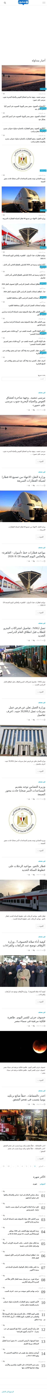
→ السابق (42, 1166)
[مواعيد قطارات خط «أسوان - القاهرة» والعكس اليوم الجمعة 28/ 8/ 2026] (23, 237)
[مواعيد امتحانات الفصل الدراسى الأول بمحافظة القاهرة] (23, 298)
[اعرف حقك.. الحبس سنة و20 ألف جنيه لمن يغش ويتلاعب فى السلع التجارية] (23, 352)
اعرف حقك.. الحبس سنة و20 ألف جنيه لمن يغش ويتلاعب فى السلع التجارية (24, 362)
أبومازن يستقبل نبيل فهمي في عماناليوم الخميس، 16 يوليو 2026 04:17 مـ (24, 1354)
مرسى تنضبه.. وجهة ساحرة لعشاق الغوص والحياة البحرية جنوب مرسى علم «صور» (24, 98)
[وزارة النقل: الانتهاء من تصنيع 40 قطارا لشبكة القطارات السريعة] (23, 200)
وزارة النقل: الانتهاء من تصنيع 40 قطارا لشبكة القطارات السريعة (24, 218)
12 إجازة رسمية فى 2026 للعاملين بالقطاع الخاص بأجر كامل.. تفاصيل (24, 276)
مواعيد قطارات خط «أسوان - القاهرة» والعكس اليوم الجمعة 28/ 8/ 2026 (24, 257)
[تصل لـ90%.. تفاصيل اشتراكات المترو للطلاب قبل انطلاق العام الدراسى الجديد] (23, 661)
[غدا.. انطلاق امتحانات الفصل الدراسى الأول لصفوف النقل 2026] (23, 284)
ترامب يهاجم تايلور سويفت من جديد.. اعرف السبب (25, 1291)
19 (3, 1166)
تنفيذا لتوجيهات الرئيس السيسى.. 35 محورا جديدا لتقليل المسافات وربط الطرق (23, 1342)
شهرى (35, 1184)
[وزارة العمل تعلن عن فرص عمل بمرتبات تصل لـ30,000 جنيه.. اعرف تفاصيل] (23, 740)
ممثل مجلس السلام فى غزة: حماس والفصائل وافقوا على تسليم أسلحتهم (24, 1196)
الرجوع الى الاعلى (8, 1392)
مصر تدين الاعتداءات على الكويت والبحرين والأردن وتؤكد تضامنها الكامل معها (25, 1366)
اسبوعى (42, 1184)
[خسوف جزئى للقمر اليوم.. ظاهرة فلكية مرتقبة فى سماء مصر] (23, 1046)
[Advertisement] (23, 30)
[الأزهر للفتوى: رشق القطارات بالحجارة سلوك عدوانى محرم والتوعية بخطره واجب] (23, 130)
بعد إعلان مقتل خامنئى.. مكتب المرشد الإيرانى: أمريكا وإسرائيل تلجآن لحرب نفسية (24, 1244)
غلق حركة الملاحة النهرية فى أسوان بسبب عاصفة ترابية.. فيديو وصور (25, 1208)
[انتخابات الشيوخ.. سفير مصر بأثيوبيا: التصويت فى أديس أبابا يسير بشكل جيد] (23, 108)
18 (8, 1166)
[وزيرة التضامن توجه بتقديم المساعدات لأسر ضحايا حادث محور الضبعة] (23, 160)
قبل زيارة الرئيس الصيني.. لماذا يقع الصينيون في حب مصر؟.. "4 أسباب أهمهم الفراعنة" (24, 1330)
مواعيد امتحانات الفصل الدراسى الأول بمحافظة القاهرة (27, 305)
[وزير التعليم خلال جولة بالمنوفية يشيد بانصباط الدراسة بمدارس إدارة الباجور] (23, 313)
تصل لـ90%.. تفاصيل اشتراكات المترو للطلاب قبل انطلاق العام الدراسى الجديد (24, 632)
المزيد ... (40, 461)
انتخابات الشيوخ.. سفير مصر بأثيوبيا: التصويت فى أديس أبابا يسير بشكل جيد (23, 118)
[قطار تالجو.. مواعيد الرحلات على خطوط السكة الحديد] (23, 895)
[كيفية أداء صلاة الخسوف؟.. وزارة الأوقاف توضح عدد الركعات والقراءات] (23, 971)
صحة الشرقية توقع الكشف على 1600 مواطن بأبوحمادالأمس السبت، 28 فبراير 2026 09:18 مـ (26, 1232)
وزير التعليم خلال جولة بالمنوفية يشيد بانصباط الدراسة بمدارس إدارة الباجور (24, 323)
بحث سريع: (41, 375)
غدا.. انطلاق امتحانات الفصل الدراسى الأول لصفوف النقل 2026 (24, 292)
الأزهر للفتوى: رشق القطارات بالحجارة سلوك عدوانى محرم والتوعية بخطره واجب (25, 140)
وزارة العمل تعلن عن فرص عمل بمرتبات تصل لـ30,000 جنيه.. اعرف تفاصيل (25, 711)
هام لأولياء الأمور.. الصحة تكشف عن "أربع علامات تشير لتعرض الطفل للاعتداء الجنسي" (24, 343)
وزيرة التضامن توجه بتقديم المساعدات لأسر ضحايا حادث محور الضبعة (24, 180)
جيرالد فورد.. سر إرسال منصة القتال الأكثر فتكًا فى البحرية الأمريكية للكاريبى (25, 1280)
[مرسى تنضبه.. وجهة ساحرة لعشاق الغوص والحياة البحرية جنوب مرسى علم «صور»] (23, 78)
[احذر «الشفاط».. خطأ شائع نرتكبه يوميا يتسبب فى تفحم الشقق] (23, 1125)
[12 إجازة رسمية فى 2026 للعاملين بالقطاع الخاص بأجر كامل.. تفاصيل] (23, 266)
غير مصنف (41, 392)
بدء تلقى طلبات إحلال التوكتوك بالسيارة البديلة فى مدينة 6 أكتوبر (25, 1268)
